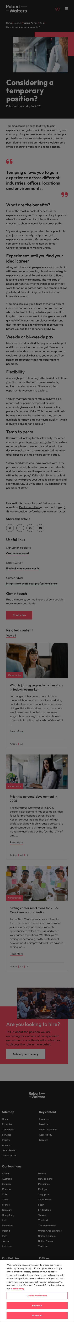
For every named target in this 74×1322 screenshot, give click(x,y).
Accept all (37, 1315)
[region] (37, 1291)
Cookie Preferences (37, 1295)
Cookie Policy (17, 1288)
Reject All (37, 1305)
